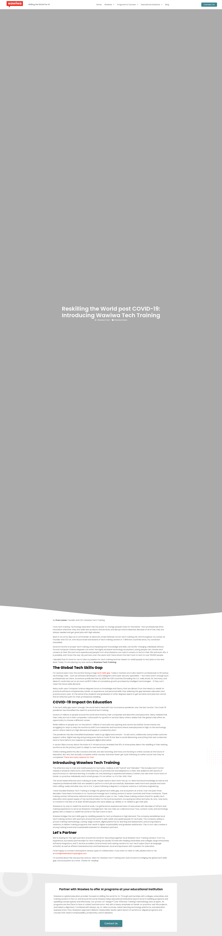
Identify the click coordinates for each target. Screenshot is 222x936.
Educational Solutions (150, 4)
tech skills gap (103, 673)
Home (99, 4)
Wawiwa (108, 4)
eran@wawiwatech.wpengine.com (71, 853)
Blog (167, 4)
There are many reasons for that (79, 757)
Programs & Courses (126, 4)
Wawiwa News (120, 320)
